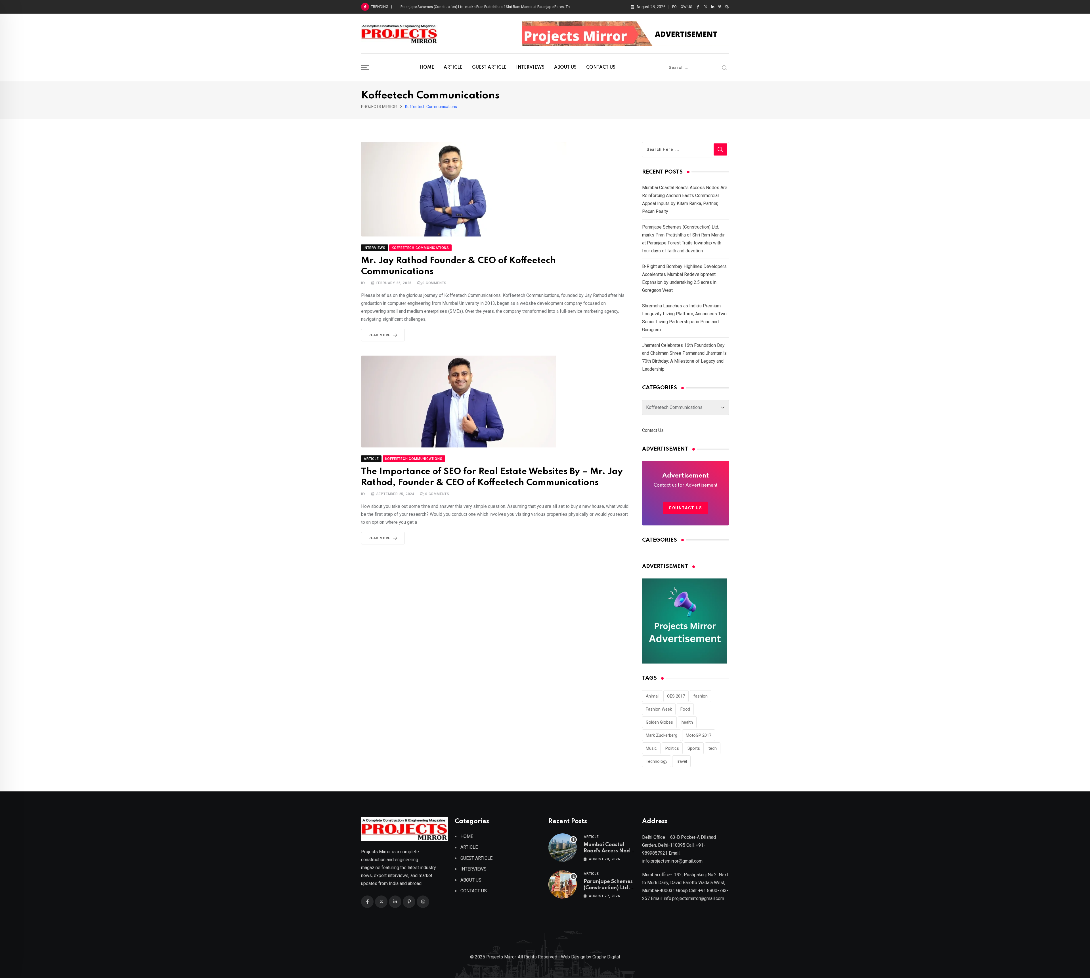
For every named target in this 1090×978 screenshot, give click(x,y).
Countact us (685, 508)
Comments (434, 283)
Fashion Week (659, 709)
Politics (672, 748)
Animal (652, 696)
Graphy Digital (606, 957)
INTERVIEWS (530, 67)
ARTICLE (453, 67)
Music (651, 748)
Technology (656, 761)
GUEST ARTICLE (489, 67)
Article (591, 837)
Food (685, 709)
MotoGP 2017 (698, 735)
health (687, 722)
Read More (379, 335)
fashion (700, 696)
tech (712, 748)
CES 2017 (676, 696)
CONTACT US (600, 67)
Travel (681, 761)
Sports (693, 748)
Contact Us (653, 430)
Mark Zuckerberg (661, 735)
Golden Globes (659, 722)
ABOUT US (565, 67)
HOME (427, 67)
